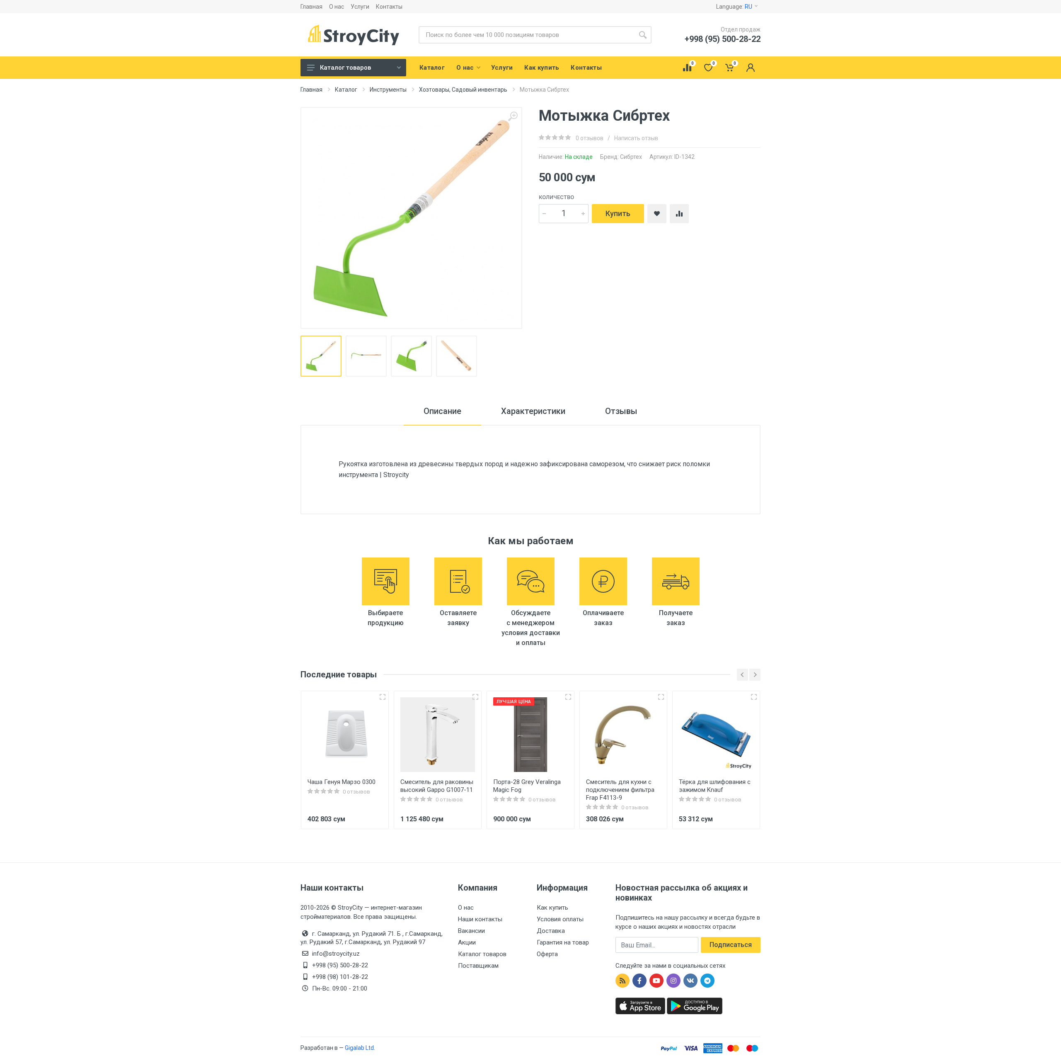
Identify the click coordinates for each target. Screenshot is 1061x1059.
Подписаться (731, 945)
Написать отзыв (636, 138)
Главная (311, 7)
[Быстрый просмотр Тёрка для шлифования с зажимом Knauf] (754, 697)
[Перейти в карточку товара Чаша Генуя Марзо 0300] (345, 734)
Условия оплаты (560, 919)
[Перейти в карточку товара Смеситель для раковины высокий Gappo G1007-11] (437, 734)
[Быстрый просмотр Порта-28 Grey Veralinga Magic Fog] (568, 697)
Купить (618, 213)
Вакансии (471, 931)
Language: (734, 6)
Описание (442, 411)
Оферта (547, 954)
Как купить (552, 907)
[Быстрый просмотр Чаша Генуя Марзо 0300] (382, 697)
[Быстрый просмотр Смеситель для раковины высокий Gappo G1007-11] (475, 697)
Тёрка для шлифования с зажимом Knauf (715, 786)
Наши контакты (480, 919)
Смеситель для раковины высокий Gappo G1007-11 (436, 786)
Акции (467, 942)
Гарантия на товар (563, 942)
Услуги (360, 7)
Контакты (389, 7)
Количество (556, 197)
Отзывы (621, 411)
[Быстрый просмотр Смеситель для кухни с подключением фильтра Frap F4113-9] (661, 697)
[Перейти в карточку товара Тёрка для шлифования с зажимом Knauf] (716, 734)
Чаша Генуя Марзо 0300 (341, 782)
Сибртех (631, 156)
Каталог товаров (345, 67)
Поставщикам (478, 965)
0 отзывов (589, 138)
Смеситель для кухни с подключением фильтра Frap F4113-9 (620, 789)
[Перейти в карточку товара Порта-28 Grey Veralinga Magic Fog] (530, 734)
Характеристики (533, 411)
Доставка (551, 931)
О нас (336, 7)
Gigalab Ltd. (360, 1047)
